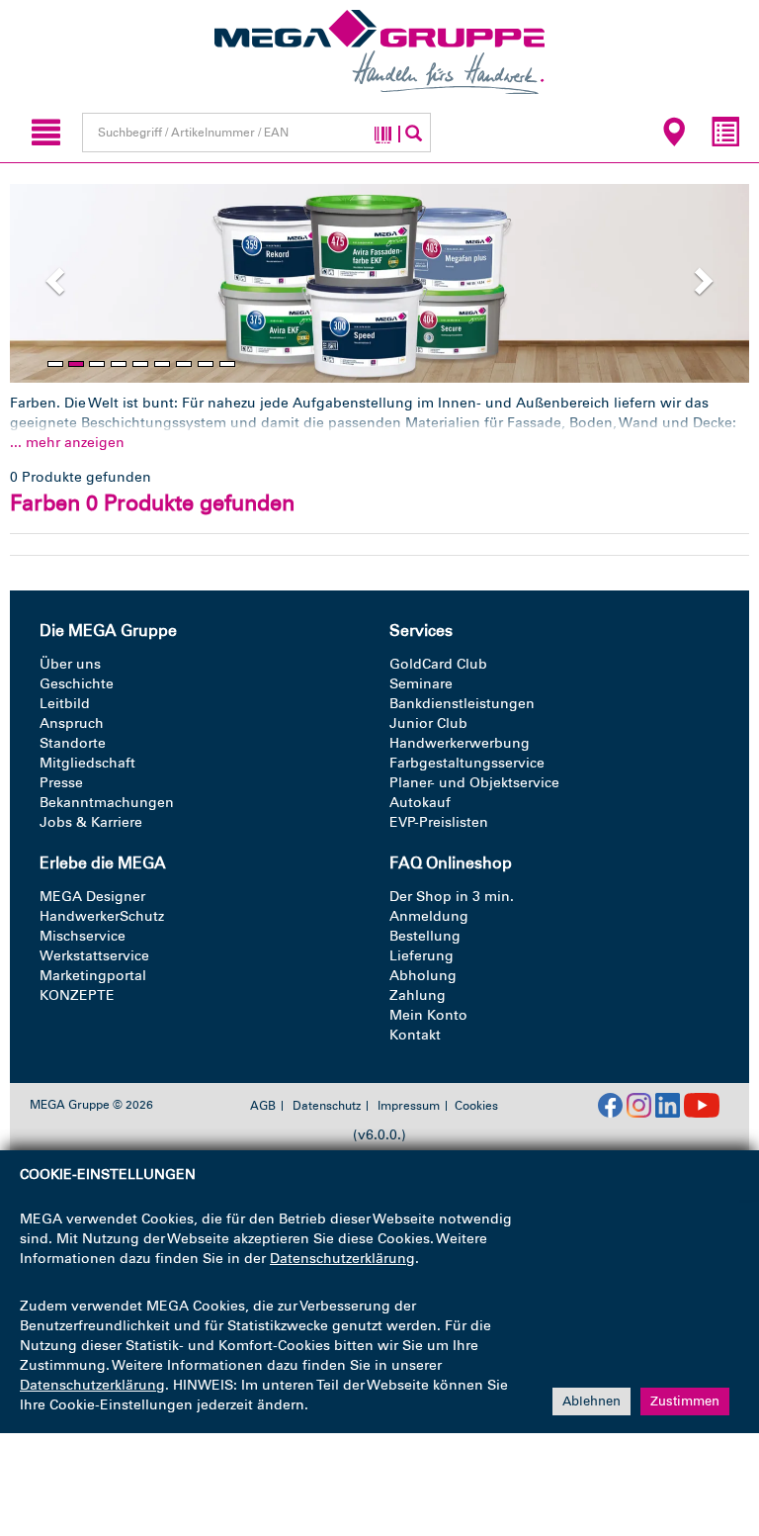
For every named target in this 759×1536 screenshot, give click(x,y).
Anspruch (72, 723)
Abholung (423, 975)
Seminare (421, 684)
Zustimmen (684, 1401)
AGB (263, 1106)
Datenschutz (327, 1106)
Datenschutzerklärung (342, 1258)
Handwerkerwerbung (459, 743)
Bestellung (425, 936)
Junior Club (428, 723)
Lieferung (421, 956)
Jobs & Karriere (91, 822)
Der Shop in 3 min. (451, 896)
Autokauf (420, 802)
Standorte (73, 743)
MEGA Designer (92, 896)
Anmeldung (428, 916)
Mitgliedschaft (87, 763)
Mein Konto (428, 1015)
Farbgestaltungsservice (467, 763)
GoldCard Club (438, 664)
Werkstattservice (94, 956)
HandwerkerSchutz (102, 916)
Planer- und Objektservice (474, 782)
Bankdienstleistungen (462, 703)
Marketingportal (93, 975)
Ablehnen (591, 1401)
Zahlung (417, 995)
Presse (61, 782)
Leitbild (65, 703)
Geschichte (77, 684)
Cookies (476, 1106)
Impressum (409, 1106)
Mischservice (83, 936)
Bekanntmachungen (107, 802)
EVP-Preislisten (438, 822)
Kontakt (415, 1035)
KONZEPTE (77, 995)
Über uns (70, 664)
